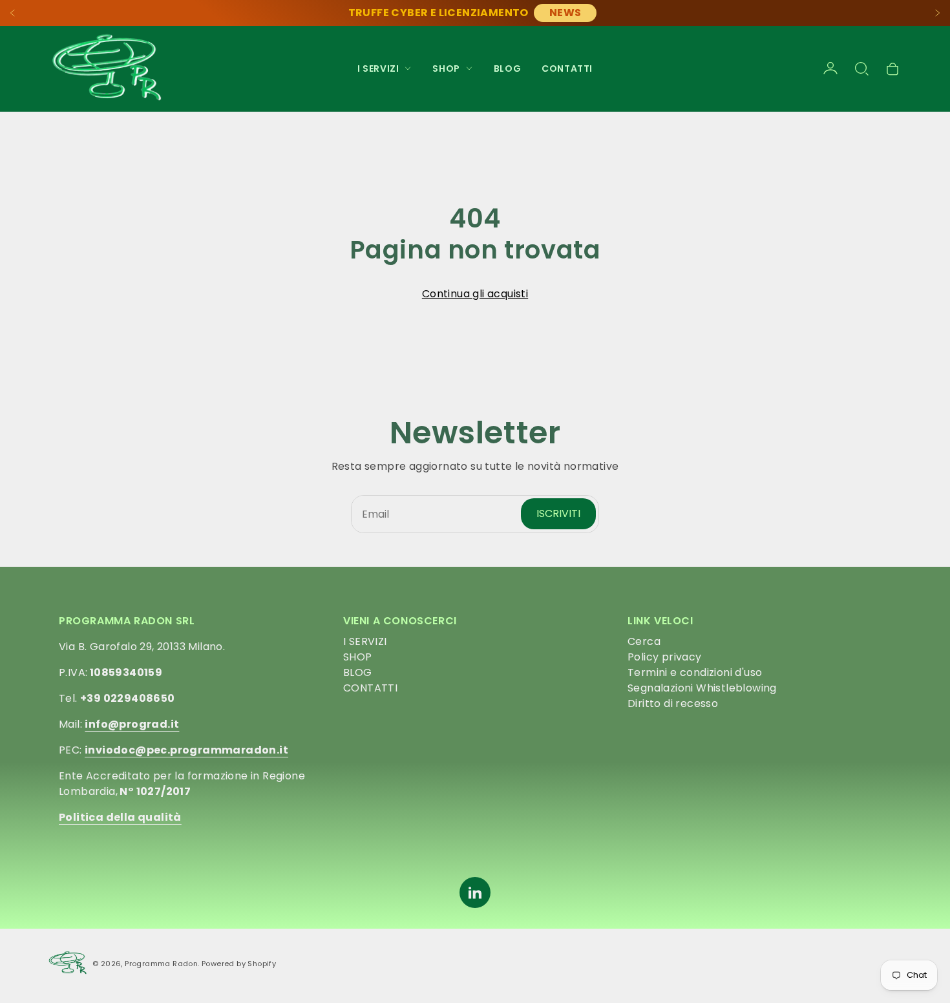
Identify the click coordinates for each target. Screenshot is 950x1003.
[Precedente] (13, 13)
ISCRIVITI (558, 513)
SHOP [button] (445, 68)
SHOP (357, 656)
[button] (861, 68)
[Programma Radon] (106, 68)
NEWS (565, 12)
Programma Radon (161, 963)
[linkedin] (475, 892)
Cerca (644, 641)
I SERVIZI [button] (378, 68)
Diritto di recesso (673, 703)
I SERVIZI (365, 641)
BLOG (507, 68)
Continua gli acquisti (475, 293)
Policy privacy (665, 656)
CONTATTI (567, 68)
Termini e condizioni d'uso (695, 672)
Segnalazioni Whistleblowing (702, 688)
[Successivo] (937, 13)
